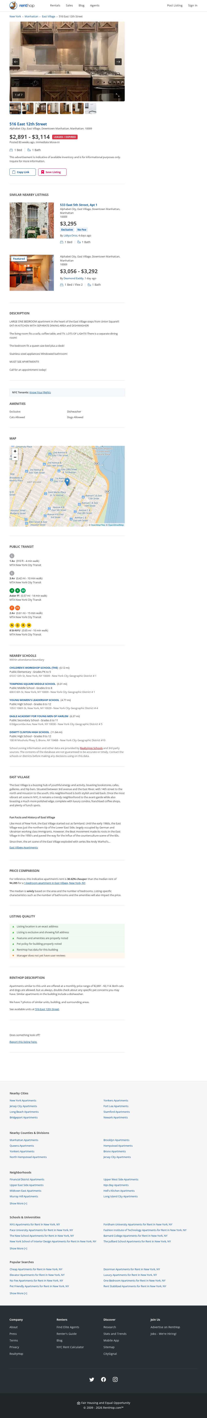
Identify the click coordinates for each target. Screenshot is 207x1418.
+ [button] (15, 451)
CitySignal (110, 1354)
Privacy (14, 1347)
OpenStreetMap (116, 524)
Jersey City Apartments (23, 1106)
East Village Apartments (24, 847)
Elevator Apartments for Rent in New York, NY (37, 1275)
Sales (69, 5)
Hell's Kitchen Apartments (119, 1190)
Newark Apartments (116, 1117)
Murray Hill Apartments (24, 1196)
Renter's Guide (67, 1334)
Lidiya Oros (70, 235)
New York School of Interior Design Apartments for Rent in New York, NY (53, 1241)
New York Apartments (23, 1100)
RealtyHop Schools (91, 748)
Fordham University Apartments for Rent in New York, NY (138, 1224)
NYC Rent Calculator (70, 1347)
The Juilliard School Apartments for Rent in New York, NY (137, 1241)
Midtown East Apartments (25, 1190)
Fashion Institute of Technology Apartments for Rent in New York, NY (145, 1230)
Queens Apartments (22, 1145)
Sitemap (109, 1347)
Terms (14, 1340)
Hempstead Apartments (118, 1145)
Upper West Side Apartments (121, 1179)
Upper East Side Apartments (26, 1185)
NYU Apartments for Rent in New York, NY (35, 1224)
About (14, 1327)
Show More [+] (18, 1203)
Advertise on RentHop (165, 1327)
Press (13, 1334)
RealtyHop (16, 1354)
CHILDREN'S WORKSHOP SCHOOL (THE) (34, 668)
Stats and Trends (115, 1334)
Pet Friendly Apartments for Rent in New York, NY (39, 1286)
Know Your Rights (40, 392)
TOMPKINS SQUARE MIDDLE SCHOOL (33, 684)
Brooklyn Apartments (116, 1140)
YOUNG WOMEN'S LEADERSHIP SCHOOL (34, 700)
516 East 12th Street (28, 124)
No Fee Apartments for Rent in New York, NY (36, 1280)
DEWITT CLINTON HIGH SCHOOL (29, 732)
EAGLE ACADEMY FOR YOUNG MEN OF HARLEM (39, 716)
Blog (81, 5)
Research (110, 1327)
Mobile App (111, 1340)
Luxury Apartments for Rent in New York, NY (130, 1275)
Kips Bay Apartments (116, 1185)
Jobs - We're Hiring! (163, 1334)
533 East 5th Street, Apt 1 (78, 205)
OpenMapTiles (98, 524)
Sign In (192, 5)
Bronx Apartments (115, 1151)
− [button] (15, 457)
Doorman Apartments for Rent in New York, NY (132, 1269)
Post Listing (175, 5)
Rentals (55, 5)
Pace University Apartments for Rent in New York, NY (41, 1230)
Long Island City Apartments (121, 1196)
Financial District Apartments (27, 1179)
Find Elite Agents (68, 1327)
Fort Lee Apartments (116, 1106)
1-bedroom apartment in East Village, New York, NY (54, 883)
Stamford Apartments (117, 1112)
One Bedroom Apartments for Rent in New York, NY (134, 1280)
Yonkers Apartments (116, 1100)
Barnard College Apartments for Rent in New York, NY (135, 1235)
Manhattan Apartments (24, 1140)
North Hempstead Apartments (28, 1157)
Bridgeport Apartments (24, 1117)
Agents (94, 5)
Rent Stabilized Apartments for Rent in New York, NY (135, 1286)
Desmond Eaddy (73, 278)
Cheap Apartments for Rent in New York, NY (36, 1269)
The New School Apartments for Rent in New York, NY (42, 1235)
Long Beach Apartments (24, 1112)
